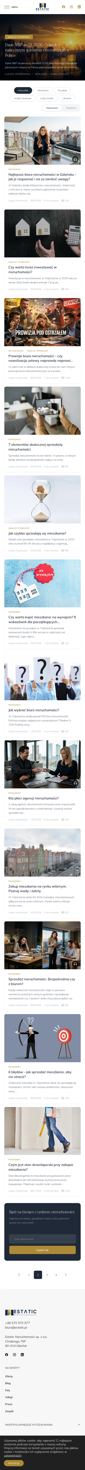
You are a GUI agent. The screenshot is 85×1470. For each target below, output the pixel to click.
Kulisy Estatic (46, 98)
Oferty (9, 1376)
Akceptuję (14, 1463)
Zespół (9, 1411)
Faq (7, 1390)
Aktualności (43, 90)
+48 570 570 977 (17, 1323)
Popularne (71, 107)
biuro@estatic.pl (16, 1327)
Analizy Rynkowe (22, 98)
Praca (8, 1404)
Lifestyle (67, 98)
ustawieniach (12, 1455)
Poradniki (62, 90)
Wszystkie (23, 90)
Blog (8, 1383)
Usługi (9, 1397)
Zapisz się (42, 1250)
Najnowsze (52, 107)
